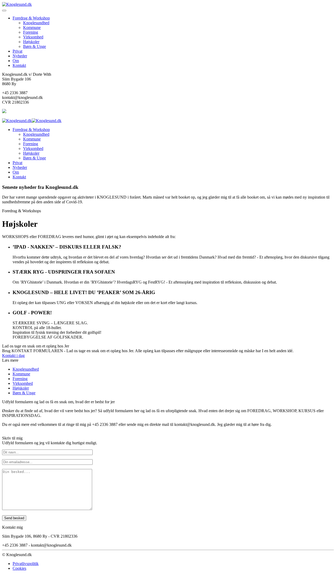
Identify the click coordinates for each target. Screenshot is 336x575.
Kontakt (19, 65)
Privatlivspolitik (26, 563)
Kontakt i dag (13, 355)
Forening (30, 32)
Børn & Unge (34, 46)
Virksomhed (33, 37)
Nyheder (20, 56)
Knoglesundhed (36, 23)
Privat (17, 51)
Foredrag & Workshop (31, 18)
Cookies (19, 568)
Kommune (32, 27)
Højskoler (31, 41)
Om (16, 60)
